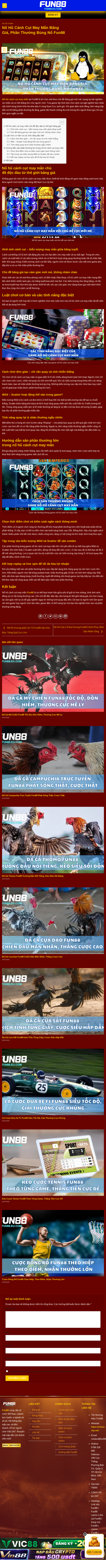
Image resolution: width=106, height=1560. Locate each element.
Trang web (10, 1358)
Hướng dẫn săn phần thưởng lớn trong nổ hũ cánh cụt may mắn (34, 148)
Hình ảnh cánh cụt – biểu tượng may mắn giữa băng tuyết (35, 129)
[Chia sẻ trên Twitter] (50, 616)
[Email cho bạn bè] (55, 616)
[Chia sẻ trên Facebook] (45, 616)
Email (9, 1345)
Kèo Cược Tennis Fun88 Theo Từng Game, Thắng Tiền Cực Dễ (32, 1199)
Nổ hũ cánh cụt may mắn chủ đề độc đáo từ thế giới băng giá (33, 126)
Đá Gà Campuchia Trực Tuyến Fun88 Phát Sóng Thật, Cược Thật (33, 795)
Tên (8, 1333)
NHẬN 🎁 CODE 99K (94, 1552)
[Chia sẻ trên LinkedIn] (65, 616)
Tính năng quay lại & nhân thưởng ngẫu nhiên (30, 145)
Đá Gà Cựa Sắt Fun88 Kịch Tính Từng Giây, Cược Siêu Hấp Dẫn (33, 1037)
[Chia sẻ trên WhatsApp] (40, 616)
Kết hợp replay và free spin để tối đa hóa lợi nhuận (32, 157)
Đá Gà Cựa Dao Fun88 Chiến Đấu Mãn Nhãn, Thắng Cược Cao (32, 957)
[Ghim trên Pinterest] (60, 616)
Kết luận (9, 160)
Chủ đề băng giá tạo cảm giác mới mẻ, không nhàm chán (35, 132)
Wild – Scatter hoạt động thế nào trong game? (30, 142)
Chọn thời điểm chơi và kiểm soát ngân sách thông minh (35, 151)
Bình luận (11, 1309)
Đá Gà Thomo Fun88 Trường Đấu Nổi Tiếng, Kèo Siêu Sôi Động (32, 876)
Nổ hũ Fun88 (7, 23)
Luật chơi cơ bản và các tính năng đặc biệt (25, 135)
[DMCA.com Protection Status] (11, 1445)
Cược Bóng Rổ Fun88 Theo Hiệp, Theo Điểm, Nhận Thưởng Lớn (33, 1279)
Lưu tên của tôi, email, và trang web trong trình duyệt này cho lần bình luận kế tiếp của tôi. (53, 1371)
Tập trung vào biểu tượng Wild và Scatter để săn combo (34, 154)
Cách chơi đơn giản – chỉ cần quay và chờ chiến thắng (34, 139)
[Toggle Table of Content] (60, 122)
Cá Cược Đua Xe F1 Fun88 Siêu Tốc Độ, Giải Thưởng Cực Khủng (33, 1118)
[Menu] (4, 5)
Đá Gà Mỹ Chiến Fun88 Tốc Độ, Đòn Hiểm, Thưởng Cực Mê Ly (32, 715)
